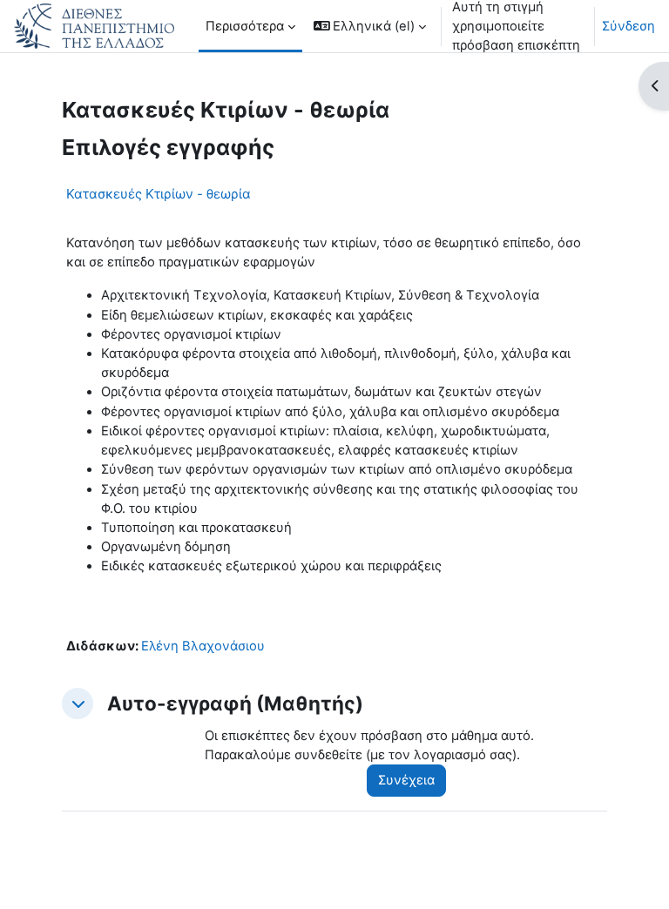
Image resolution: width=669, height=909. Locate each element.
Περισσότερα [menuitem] (245, 26)
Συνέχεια (406, 780)
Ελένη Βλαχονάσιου (203, 646)
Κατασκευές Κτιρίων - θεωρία (158, 193)
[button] (370, 26)
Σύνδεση (628, 26)
